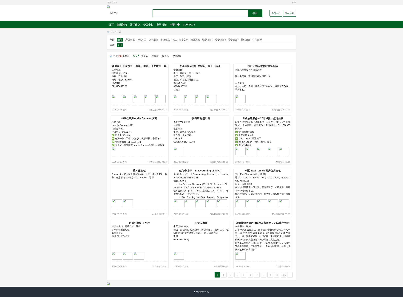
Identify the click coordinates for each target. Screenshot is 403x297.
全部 (119, 39)
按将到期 (177, 56)
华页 (108, 31)
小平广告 (175, 24)
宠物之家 (183, 39)
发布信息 (289, 13)
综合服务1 (207, 39)
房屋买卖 (195, 39)
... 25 (283, 274)
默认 (135, 56)
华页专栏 (148, 24)
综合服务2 (220, 39)
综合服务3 (233, 39)
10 (276, 274)
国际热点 (135, 24)
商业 (174, 39)
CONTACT (189, 24)
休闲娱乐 (257, 39)
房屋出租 (130, 39)
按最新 (144, 56)
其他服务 (245, 39)
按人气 (165, 56)
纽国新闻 (122, 24)
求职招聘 (153, 39)
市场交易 (165, 39)
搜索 (255, 13)
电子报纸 (161, 24)
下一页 (290, 274)
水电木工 (141, 39)
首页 (111, 24)
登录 (294, 2)
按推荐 (155, 56)
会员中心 (276, 13)
